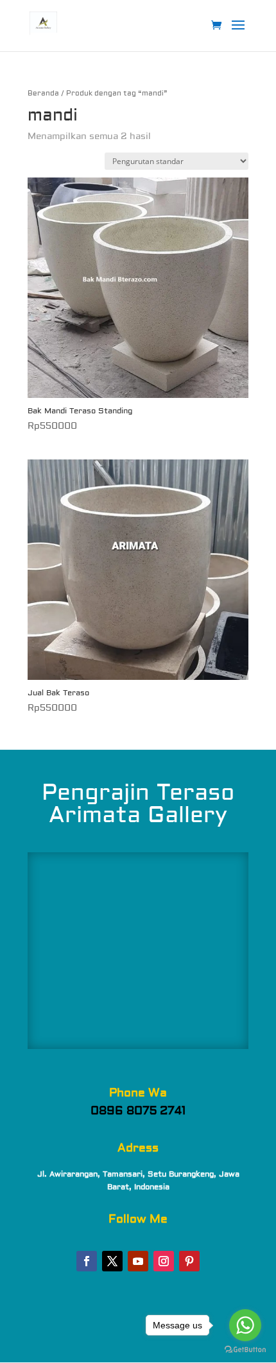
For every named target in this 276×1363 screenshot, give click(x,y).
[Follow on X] (112, 1261)
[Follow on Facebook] (86, 1261)
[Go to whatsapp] (245, 1325)
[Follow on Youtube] (138, 1261)
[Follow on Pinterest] (189, 1261)
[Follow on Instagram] (163, 1261)
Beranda (43, 93)
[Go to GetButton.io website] (245, 1350)
